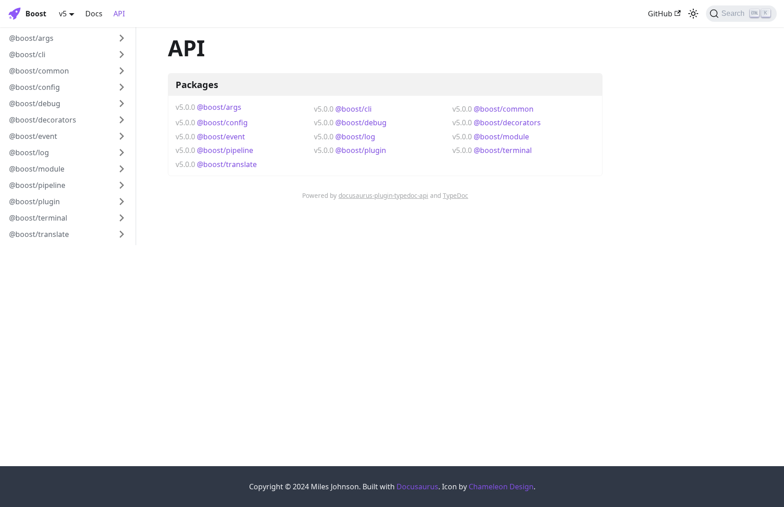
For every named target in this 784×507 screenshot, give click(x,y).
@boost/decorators (42, 120)
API (119, 14)
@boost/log (29, 153)
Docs (94, 14)
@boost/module (36, 169)
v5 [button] (63, 14)
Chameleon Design (501, 487)
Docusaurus (417, 487)
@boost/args (31, 38)
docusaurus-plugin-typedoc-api (383, 195)
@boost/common (39, 71)
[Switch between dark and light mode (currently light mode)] (693, 13)
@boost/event (33, 136)
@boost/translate (39, 234)
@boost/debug (34, 103)
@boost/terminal (38, 218)
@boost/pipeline (37, 185)
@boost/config (34, 87)
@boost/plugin (34, 202)
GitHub (660, 14)
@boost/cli (27, 54)
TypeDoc (455, 195)
